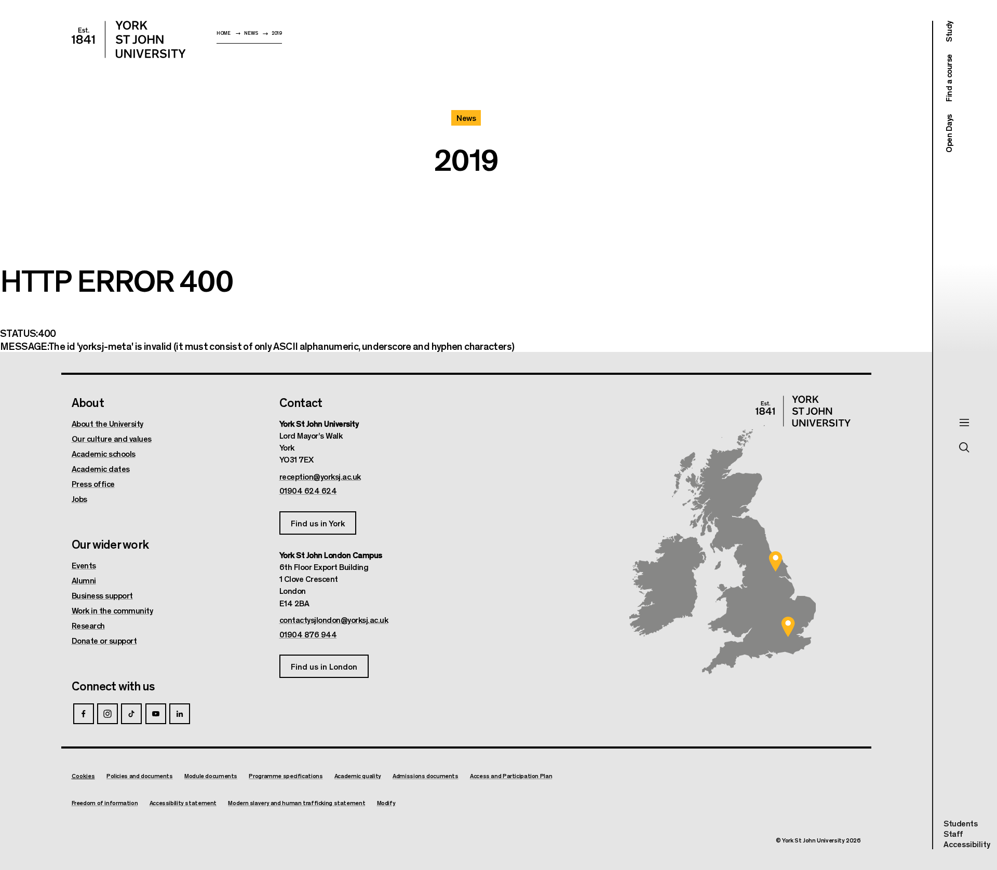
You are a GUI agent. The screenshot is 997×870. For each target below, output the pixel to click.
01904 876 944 (308, 634)
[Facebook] (83, 713)
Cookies (83, 775)
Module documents (210, 776)
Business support (102, 595)
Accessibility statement (183, 803)
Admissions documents (426, 776)
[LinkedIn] (179, 713)
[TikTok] (131, 713)
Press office (93, 484)
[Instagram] (107, 713)
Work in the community (112, 610)
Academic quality (357, 776)
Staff (953, 833)
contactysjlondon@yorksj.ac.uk (333, 620)
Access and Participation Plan (511, 776)
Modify (386, 803)
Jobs (79, 499)
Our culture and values (112, 438)
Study (948, 31)
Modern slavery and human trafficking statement (296, 803)
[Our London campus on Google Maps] (788, 627)
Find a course (948, 78)
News (251, 33)
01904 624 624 (308, 490)
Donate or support (104, 640)
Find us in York (318, 523)
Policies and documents (139, 776)
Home (224, 33)
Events (84, 565)
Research (88, 625)
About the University (107, 423)
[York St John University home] (129, 39)
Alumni (84, 580)
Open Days (948, 133)
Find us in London (324, 666)
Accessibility (967, 844)
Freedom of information (105, 803)
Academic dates (101, 469)
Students (960, 823)
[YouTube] (155, 713)
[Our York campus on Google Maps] (775, 561)
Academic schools (104, 453)
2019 (277, 33)
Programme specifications (285, 776)
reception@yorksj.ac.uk (320, 476)
